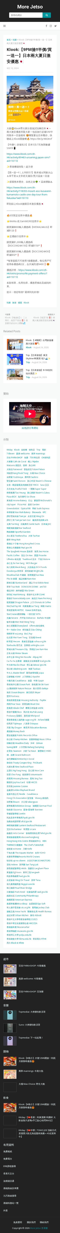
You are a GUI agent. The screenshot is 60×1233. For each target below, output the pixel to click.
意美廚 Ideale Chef (15, 708)
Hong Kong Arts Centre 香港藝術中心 (24, 841)
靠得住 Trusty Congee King (19, 762)
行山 (30, 500)
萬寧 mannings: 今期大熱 (31, 1070)
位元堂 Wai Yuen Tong (17, 637)
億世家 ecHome (14, 848)
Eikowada (36, 512)
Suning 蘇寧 (12, 747)
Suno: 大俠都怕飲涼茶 (29, 1024)
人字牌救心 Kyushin (31, 676)
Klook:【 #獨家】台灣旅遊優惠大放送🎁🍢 (39, 342)
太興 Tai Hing (13, 524)
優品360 (10, 590)
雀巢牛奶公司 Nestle (16, 794)
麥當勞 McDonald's (43, 500)
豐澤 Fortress (13, 696)
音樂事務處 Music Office (40, 739)
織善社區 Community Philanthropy (22, 895)
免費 (26, 457)
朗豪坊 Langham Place (38, 868)
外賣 (5, 1210)
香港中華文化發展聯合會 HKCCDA (22, 923)
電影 (44, 449)
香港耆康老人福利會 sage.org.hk (21, 719)
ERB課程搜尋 (9, 1166)
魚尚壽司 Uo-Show (26, 496)
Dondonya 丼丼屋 (15, 571)
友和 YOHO (40, 852)
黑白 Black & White (15, 942)
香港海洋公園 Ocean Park (18, 684)
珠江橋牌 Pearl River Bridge (19, 888)
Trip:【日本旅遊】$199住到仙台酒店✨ (39, 372)
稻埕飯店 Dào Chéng (32, 629)
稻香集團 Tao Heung (16, 492)
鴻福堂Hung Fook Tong (17, 473)
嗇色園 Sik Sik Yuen (40, 684)
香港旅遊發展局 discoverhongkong (23, 837)
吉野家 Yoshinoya (15, 477)
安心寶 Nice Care (36, 770)
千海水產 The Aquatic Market (20, 852)
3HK (32, 743)
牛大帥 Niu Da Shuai (16, 664)
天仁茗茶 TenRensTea (17, 535)
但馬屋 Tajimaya (14, 723)
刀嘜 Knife (27, 848)
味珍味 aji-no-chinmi (16, 860)
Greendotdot (13, 508)
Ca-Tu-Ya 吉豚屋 (14, 661)
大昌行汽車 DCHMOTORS (38, 860)
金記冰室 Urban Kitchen (17, 915)
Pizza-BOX (11, 496)
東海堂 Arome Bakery (17, 500)
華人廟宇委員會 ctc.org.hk (18, 907)
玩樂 (15, 39)
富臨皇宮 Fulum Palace (34, 469)
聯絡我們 (44, 1222)
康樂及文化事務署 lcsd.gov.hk (36, 661)
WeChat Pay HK (14, 606)
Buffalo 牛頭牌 (43, 617)
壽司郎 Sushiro (31, 477)
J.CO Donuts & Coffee (41, 602)
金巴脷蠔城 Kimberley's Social (20, 758)
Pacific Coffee (13, 555)
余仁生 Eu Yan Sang (15, 563)
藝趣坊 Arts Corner (15, 833)
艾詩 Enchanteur (14, 829)
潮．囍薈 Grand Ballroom (18, 755)
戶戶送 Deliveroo (28, 617)
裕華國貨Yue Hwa (36, 575)
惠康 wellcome (23, 453)
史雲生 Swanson (14, 751)
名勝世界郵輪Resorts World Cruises (23, 856)
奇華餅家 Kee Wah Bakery (18, 512)
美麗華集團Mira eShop (17, 903)
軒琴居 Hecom (13, 641)
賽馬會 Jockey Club (40, 907)
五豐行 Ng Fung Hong (16, 770)
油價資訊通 (8, 1180)
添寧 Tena (35, 880)
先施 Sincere (12, 617)
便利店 (32, 449)
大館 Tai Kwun (29, 751)
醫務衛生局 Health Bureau (40, 911)
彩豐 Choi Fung (13, 774)
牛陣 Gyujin (39, 680)
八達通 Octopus (30, 723)
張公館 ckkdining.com (17, 668)
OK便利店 (46, 457)
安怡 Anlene (12, 864)
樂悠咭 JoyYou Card (16, 782)
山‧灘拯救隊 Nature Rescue (19, 688)
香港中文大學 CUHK (36, 594)
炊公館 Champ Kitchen (17, 739)
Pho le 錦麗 (12, 578)
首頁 (9, 39)
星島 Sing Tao (36, 778)
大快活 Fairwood (14, 469)
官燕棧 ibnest (35, 637)
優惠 (20, 302)
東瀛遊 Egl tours (14, 872)
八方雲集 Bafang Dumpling (31, 747)
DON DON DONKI (29, 586)
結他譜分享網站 (30, 427)
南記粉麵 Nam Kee (27, 578)
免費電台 (7, 1158)
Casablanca (32, 794)
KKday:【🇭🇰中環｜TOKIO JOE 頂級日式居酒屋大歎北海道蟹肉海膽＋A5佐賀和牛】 (37, 1133)
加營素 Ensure (13, 801)
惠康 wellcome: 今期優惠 (31, 978)
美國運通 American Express (19, 899)
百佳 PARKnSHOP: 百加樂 (31, 991)
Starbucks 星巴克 (14, 645)
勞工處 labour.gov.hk (36, 664)
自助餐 (24, 449)
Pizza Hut (22, 504)
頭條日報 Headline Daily (18, 743)
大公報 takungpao (29, 801)
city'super (11, 504)
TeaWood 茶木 (29, 559)
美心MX (32, 465)
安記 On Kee (26, 555)
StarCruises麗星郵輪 (16, 614)
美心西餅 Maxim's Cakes (38, 492)
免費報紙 (7, 1151)
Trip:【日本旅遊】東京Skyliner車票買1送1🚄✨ (38, 357)
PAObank (37, 762)
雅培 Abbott (35, 915)
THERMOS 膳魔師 (14, 845)
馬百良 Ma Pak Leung (33, 712)
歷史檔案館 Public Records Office (22, 735)
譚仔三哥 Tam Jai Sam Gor (19, 520)
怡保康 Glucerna (14, 809)
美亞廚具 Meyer (33, 692)
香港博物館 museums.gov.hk (20, 931)
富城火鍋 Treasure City (17, 649)
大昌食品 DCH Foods (37, 567)
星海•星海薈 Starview (32, 809)
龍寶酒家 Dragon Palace (18, 602)
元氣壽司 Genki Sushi (30, 524)
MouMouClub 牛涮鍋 (16, 575)
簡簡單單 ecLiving (15, 633)
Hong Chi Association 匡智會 (20, 798)
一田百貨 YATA (33, 614)
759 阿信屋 (35, 457)
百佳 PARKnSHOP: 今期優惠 (32, 965)
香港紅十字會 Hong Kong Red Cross (23, 543)
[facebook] (46, 26)
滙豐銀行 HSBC (44, 751)
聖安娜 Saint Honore (16, 481)
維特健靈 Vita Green (25, 590)
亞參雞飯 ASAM (13, 676)
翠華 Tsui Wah (13, 586)
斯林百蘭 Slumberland (17, 582)
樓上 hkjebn (33, 461)
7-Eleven (10, 453)
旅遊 (14, 302)
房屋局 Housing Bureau (17, 778)
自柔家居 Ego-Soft (37, 903)
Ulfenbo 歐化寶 (14, 559)
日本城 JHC (46, 524)
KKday (9, 449)
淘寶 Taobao (34, 668)
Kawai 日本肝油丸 (34, 610)
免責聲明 (17, 1222)
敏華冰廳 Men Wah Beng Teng (20, 621)
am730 (43, 586)
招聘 (25, 465)
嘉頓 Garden (34, 504)
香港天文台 (8, 1173)
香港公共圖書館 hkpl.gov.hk (19, 547)
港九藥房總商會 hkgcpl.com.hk (21, 884)
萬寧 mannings (38, 453)
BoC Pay (28, 633)
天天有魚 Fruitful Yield (17, 488)
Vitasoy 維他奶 (41, 798)
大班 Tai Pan (34, 535)
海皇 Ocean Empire (15, 692)
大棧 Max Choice (37, 473)
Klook (26, 302)
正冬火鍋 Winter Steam (17, 653)
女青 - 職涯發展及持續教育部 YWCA (22, 484)
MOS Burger (31, 563)
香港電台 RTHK (39, 938)
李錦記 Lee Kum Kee (38, 649)
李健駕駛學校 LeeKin (16, 813)
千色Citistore (44, 559)
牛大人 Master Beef (15, 672)
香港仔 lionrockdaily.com (18, 598)
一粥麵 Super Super (37, 488)
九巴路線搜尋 (9, 1195)
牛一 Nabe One (14, 629)
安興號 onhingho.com (34, 645)
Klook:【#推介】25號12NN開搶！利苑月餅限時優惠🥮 (37, 1060)
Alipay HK (37, 657)
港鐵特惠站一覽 (10, 1202)
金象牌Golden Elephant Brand (21, 790)
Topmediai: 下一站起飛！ (31, 1037)
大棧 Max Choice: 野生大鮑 (32, 1083)
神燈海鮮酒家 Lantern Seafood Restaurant (26, 825)
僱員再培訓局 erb (40, 520)
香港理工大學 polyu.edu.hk (19, 934)
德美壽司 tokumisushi (32, 774)
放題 (30, 680)
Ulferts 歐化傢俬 (36, 625)
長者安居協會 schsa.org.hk (34, 641)
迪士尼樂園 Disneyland (17, 625)
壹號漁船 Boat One (31, 704)
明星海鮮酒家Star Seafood (19, 528)
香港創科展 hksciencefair (18, 927)
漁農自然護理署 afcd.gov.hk (19, 821)
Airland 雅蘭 (43, 719)
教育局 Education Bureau (35, 727)
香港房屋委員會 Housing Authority (22, 700)
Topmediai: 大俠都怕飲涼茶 (32, 1011)
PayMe (43, 700)
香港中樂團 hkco (14, 712)
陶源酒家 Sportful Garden (18, 531)
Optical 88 (25, 508)
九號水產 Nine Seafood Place (20, 766)
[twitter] (55, 26)
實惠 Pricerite (40, 555)
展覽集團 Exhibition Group (19, 805)
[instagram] (51, 26)
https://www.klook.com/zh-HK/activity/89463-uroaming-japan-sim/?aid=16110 (28, 157)
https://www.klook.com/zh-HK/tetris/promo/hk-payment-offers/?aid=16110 (27, 273)
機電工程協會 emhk (34, 708)
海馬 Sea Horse (41, 551)
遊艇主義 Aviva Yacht (16, 911)
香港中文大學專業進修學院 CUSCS (22, 919)
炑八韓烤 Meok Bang (16, 567)
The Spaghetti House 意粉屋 (20, 551)
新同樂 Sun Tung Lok (28, 864)
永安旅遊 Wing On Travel (18, 880)
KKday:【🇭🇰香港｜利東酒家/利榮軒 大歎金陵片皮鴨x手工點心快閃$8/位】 (37, 1119)
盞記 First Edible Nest (38, 582)
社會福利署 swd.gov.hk (37, 891)
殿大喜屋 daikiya (40, 688)
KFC (44, 512)
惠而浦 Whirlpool (32, 715)
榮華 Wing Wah (13, 539)
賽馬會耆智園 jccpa (35, 672)
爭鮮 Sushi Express (40, 508)
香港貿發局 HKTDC (15, 610)
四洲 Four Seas (13, 704)
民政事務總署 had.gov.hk (18, 876)
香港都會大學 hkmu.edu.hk (19, 938)
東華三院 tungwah (31, 872)
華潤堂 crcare (29, 829)
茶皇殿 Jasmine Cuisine (17, 786)
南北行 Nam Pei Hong (42, 598)
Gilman (39, 743)
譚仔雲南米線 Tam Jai (16, 516)
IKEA (44, 841)
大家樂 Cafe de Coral (16, 461)
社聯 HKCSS (31, 782)
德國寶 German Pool (42, 805)
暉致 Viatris (46, 606)
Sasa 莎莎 (44, 484)
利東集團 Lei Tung (31, 606)
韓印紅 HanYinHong (16, 594)
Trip (38, 449)
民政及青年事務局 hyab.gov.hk (20, 817)
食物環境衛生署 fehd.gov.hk (38, 833)
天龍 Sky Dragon (14, 727)
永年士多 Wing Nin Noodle (19, 657)
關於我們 (31, 1222)
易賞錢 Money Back (15, 731)
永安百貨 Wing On (36, 516)
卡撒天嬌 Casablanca (16, 680)
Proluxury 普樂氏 (14, 715)
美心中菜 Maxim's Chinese (39, 481)
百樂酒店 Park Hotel (16, 891)
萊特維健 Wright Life (34, 571)
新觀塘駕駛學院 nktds (16, 868)
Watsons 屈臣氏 (14, 465)
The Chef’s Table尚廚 (34, 845)
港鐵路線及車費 (10, 1188)
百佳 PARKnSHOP (14, 457)
